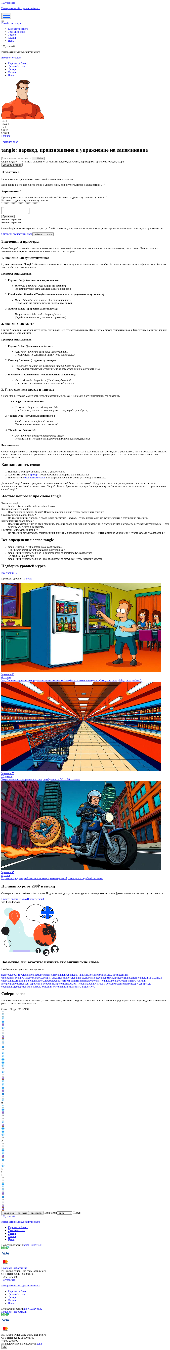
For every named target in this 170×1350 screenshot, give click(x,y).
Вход (4, 23)
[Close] (2, 21)
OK (4, 1347)
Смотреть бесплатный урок (16, 234)
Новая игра (8, 1213)
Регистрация (14, 23)
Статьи (12, 37)
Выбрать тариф (35, 899)
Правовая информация (14, 1268)
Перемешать (36, 1213)
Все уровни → (9, 572)
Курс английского (18, 28)
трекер (34, 474)
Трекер (12, 34)
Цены (11, 40)
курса (29, 578)
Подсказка (21, 1213)
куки (39, 1343)
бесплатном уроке (34, 477)
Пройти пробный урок (14, 899)
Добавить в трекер (12, 165)
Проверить (8, 216)
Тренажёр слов (16, 31)
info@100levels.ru (32, 1245)
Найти (40, 158)
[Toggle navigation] (6, 16)
